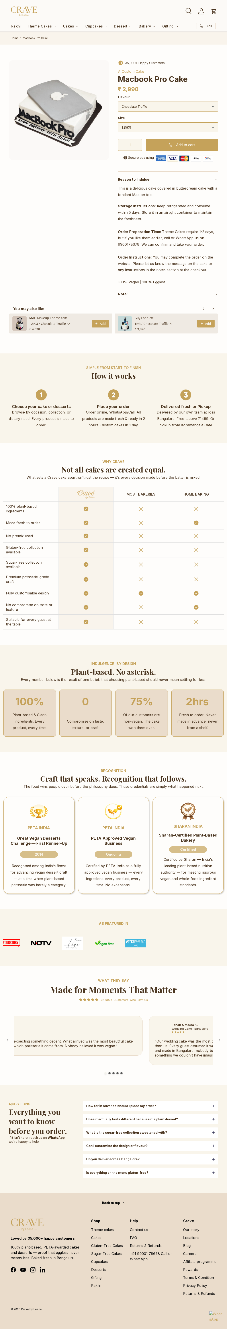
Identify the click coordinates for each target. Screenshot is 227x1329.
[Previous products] (203, 309)
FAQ (133, 1237)
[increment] (137, 145)
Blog (187, 1245)
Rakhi (16, 26)
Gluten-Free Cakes (107, 1245)
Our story (191, 1229)
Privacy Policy (195, 1285)
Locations (191, 1237)
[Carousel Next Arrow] (219, 1040)
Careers (189, 1253)
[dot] (105, 1073)
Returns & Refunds (146, 1245)
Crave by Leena (31, 1309)
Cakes (96, 1237)
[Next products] (213, 309)
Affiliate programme (199, 1261)
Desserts (98, 1269)
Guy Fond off (144, 318)
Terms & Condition (198, 1277)
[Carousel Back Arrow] (7, 1040)
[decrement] (123, 145)
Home (15, 38)
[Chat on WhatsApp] (215, 1317)
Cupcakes (99, 1261)
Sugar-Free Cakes (106, 1253)
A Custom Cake (131, 71)
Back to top (111, 1203)
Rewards (190, 1269)
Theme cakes (102, 1229)
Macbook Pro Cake (35, 38)
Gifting (96, 1277)
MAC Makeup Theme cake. (48, 318)
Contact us (139, 1229)
